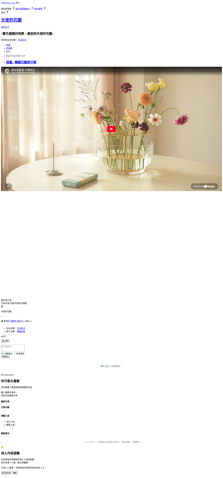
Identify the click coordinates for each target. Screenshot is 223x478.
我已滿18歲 (6, 473)
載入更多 (5, 341)
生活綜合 (22, 40)
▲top (3, 336)
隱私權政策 (126, 442)
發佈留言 (5, 357)
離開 (15, 473)
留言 (19, 321)
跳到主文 (5, 27)
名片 (8, 51)
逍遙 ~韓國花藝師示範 (21, 62)
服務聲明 (136, 442)
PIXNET (92, 442)
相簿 (8, 45)
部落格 (9, 48)
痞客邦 (13, 321)
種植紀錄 (21, 331)
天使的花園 (11, 20)
